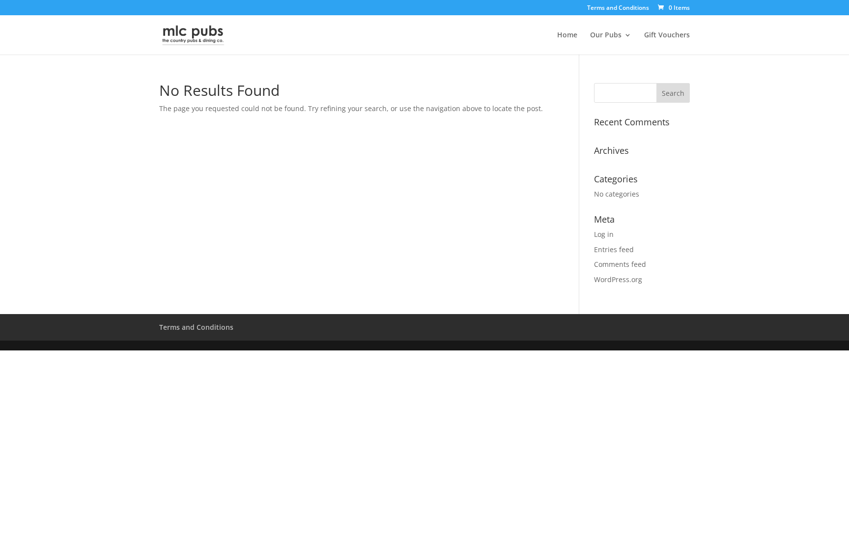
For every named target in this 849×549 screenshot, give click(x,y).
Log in (604, 234)
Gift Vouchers (667, 35)
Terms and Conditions (618, 8)
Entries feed (614, 249)
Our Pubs (606, 35)
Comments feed (620, 264)
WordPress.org (618, 279)
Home (567, 35)
